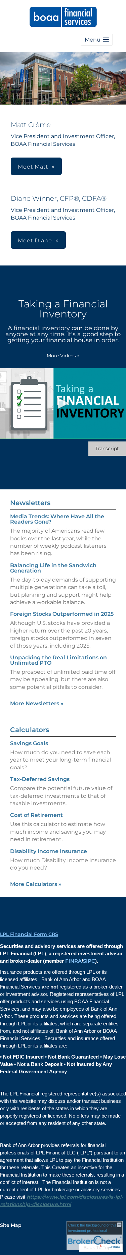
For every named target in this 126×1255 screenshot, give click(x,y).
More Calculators (35, 884)
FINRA (73, 961)
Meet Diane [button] (35, 240)
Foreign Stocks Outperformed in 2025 (62, 614)
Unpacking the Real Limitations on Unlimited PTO (58, 660)
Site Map (11, 1225)
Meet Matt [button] (33, 167)
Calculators (29, 730)
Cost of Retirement (36, 815)
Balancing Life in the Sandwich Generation (53, 568)
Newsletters (30, 503)
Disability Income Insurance (48, 851)
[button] (97, 40)
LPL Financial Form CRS (29, 934)
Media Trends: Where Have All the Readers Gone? (57, 519)
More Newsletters (37, 703)
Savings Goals (29, 743)
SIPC (89, 961)
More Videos (63, 355)
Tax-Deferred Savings (40, 779)
